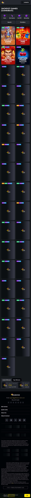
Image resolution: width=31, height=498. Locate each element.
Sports (26, 2)
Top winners (16, 380)
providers (22, 22)
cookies (9, 494)
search (9, 22)
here (13, 483)
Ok (27, 495)
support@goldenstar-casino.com (17, 397)
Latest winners (6, 380)
